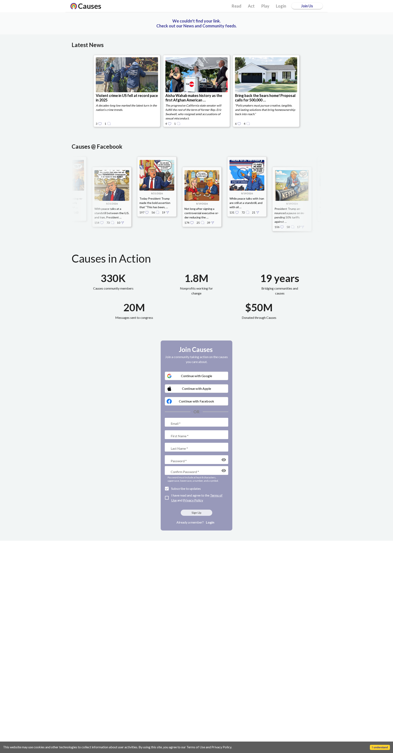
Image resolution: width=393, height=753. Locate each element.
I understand (380, 747)
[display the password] (224, 460)
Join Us (307, 6)
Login (210, 522)
